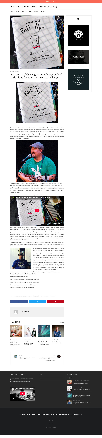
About (13, 11)
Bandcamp (27, 273)
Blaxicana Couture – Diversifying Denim (30, 414)
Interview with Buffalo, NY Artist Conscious (38, 415)
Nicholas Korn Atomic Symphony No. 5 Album (57, 342)
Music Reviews (16, 71)
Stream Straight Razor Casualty (15, 345)
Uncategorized (27, 341)
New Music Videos (13, 342)
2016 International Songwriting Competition (23, 296)
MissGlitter (25, 311)
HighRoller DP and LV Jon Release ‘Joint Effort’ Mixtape (27, 357)
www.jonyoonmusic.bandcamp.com (31, 282)
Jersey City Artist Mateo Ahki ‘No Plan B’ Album (63, 415)
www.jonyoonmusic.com (28, 287)
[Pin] (55, 301)
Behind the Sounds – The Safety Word (29, 343)
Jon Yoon (53, 296)
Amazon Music (21, 273)
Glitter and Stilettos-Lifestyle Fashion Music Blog (34, 7)
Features (36, 11)
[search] (61, 379)
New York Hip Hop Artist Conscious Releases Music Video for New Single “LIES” (62, 414)
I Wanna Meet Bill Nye (44, 296)
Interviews (26, 339)
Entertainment (13, 339)
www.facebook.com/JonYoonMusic (31, 279)
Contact (42, 11)
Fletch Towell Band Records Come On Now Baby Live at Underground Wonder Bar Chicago (47, 358)
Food (30, 11)
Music (17, 11)
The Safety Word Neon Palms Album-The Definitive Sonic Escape (43, 343)
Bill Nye (36, 296)
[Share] (19, 301)
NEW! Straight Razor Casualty (51, 1)
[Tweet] (37, 301)
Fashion (24, 11)
